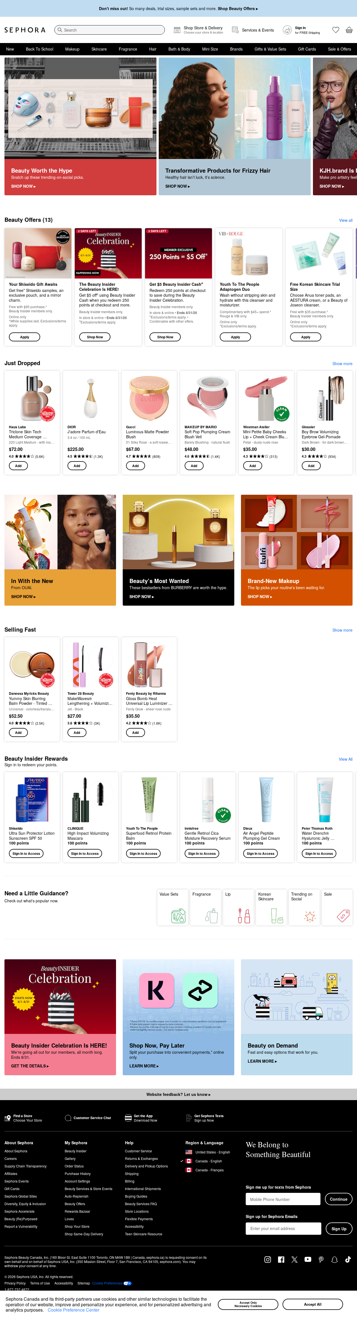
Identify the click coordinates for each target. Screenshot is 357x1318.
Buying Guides (136, 1196)
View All (346, 759)
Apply (24, 336)
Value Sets (169, 894)
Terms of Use (40, 1283)
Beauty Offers (75, 1203)
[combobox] (109, 30)
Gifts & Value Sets (270, 49)
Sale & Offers (339, 49)
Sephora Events (16, 1181)
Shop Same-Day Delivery (84, 1233)
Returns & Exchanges (141, 1158)
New (10, 49)
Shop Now (95, 336)
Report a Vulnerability (20, 1226)
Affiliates (10, 1173)
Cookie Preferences (107, 1283)
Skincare (99, 49)
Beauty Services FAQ (141, 1203)
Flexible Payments (139, 1218)
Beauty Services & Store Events (88, 1188)
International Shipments (143, 1188)
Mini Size (210, 49)
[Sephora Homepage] (25, 30)
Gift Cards (307, 49)
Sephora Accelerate (19, 1211)
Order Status (74, 1166)
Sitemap (84, 1283)
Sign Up (339, 1228)
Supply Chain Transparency (25, 1166)
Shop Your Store (77, 1226)
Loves (69, 1218)
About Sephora (15, 1150)
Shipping (132, 1173)
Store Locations (137, 1211)
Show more (342, 363)
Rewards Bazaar (77, 1211)
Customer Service (138, 1150)
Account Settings (77, 1181)
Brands (236, 49)
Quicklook (32, 417)
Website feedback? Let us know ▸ (178, 1094)
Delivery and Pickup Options (146, 1166)
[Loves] (335, 30)
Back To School (39, 49)
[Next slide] (346, 126)
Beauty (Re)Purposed (20, 1218)
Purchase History (78, 1173)
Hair (152, 49)
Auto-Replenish (76, 1196)
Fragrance (128, 49)
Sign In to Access (26, 853)
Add (18, 465)
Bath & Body (179, 49)
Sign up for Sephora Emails (272, 1216)
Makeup (72, 49)
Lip (228, 894)
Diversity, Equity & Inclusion (25, 1203)
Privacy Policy (15, 1283)
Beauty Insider (75, 1150)
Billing (129, 1181)
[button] (46, 1310)
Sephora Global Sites (20, 1196)
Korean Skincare (266, 896)
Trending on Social (301, 896)
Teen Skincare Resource (143, 1233)
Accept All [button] (313, 1304)
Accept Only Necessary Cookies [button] (248, 1304)
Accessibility (134, 1226)
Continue (339, 1199)
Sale (328, 894)
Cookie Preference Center (73, 1309)
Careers (10, 1158)
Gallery (70, 1158)
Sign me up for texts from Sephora (278, 1187)
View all (346, 220)
